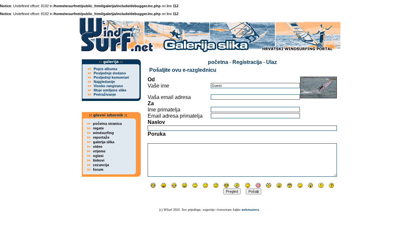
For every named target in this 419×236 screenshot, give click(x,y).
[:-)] (184, 185)
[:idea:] (310, 185)
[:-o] (236, 185)
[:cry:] (215, 185)
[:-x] (279, 185)
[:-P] (163, 185)
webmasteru (250, 209)
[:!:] (321, 185)
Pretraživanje (105, 94)
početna (218, 62)
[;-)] (300, 185)
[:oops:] (258, 185)
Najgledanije (104, 82)
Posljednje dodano (110, 73)
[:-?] (247, 185)
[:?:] (331, 185)
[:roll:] (289, 185)
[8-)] (226, 185)
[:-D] (174, 185)
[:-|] (194, 185)
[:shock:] (268, 185)
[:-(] (205, 185)
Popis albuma (105, 69)
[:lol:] (153, 185)
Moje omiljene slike (110, 90)
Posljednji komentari (111, 77)
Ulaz (271, 62)
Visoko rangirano (108, 86)
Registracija (247, 62)
